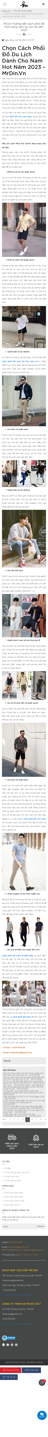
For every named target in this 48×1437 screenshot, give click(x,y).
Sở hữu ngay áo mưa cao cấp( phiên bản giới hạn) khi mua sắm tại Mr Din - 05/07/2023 (23, 1078)
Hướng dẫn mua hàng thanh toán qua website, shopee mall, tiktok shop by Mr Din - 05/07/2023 (23, 1093)
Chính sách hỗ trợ (12, 1205)
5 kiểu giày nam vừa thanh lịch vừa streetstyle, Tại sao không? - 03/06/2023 (22, 1115)
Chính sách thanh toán (14, 1201)
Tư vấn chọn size (11, 1177)
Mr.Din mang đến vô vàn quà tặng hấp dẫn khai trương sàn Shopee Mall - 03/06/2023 (23, 1107)
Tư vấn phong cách (12, 1181)
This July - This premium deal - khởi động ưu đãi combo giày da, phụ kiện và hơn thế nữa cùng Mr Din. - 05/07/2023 (23, 1087)
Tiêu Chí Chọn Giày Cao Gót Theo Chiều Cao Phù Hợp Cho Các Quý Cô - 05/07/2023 (23, 1074)
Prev (4, 1119)
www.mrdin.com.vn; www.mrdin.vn (18, 1295)
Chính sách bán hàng (13, 1193)
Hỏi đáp (7, 1168)
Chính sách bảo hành (13, 1197)
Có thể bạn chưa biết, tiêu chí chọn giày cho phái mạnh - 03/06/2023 (23, 1111)
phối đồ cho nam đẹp (20, 116)
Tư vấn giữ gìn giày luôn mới (16, 1172)
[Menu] (4, 4)
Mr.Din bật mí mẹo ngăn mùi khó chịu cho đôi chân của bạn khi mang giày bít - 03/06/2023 (24, 1102)
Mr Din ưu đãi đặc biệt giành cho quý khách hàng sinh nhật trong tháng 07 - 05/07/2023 (24, 1082)
